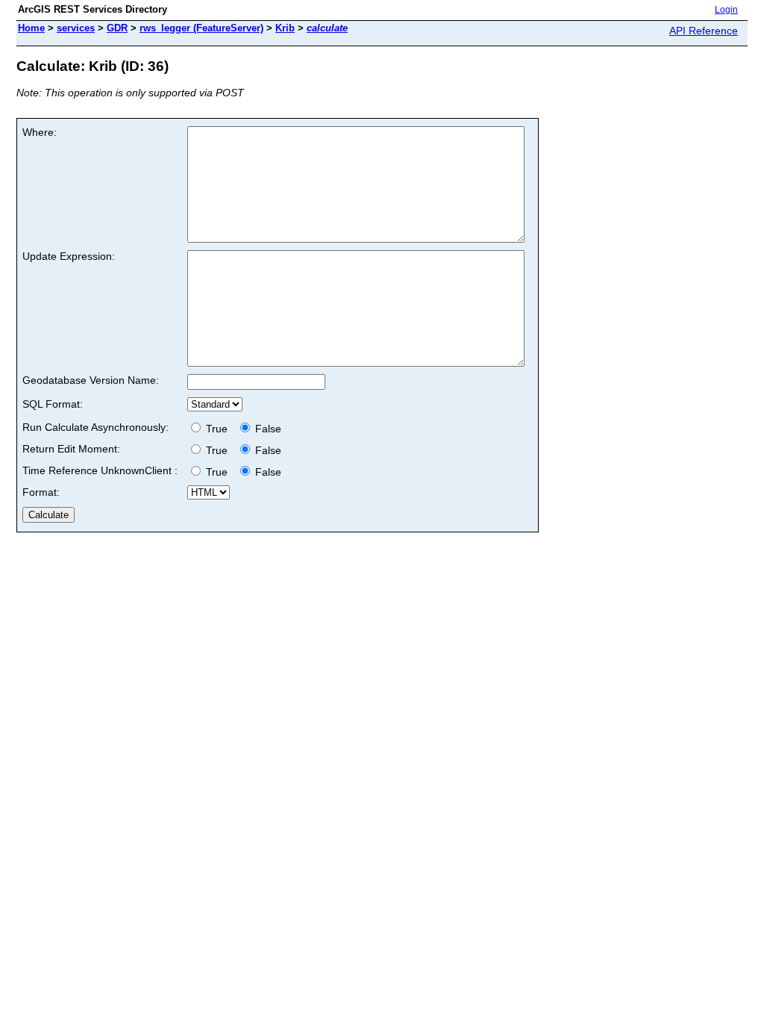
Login (726, 9)
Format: (41, 492)
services (76, 28)
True (218, 429)
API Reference (703, 31)
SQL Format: (52, 404)
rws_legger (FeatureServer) (201, 28)
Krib (285, 28)
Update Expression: (68, 256)
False (266, 429)
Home (31, 28)
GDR (117, 28)
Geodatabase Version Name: (90, 380)
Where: (39, 132)
